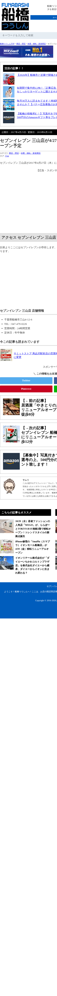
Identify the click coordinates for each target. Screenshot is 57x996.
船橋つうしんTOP (7, 44)
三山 (7, 156)
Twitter (26, 380)
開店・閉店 (21, 44)
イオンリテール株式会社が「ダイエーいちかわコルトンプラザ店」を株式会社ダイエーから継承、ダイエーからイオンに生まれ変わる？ (32, 565)
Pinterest (26, 388)
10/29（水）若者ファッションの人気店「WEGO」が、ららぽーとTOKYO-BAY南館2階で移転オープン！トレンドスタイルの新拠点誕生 (33, 528)
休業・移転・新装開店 (37, 44)
